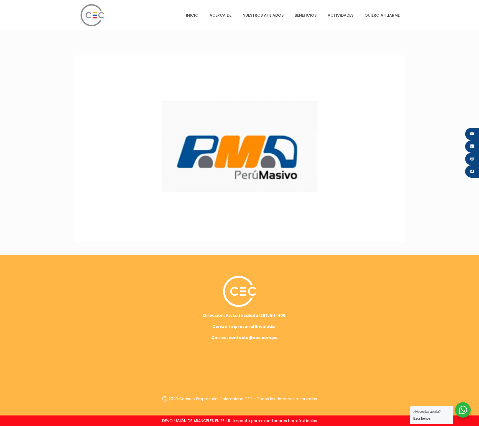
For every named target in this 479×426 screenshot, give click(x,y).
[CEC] (92, 15)
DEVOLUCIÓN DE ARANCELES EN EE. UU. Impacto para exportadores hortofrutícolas (239, 421)
